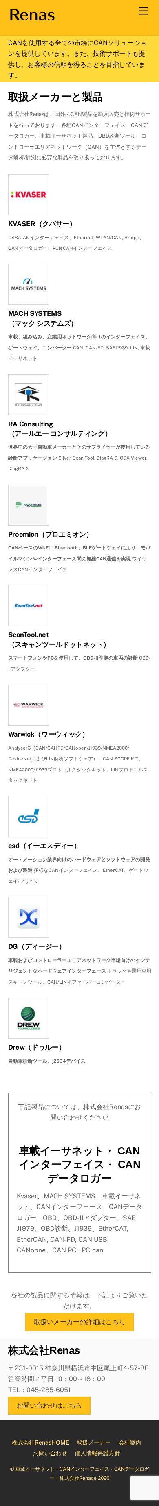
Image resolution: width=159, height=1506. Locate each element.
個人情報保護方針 (97, 1452)
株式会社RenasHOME (40, 1442)
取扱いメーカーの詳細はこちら (79, 1322)
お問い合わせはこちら (49, 1405)
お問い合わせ (50, 1452)
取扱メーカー (94, 1442)
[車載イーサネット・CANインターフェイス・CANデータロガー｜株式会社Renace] (32, 19)
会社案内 (130, 1442)
